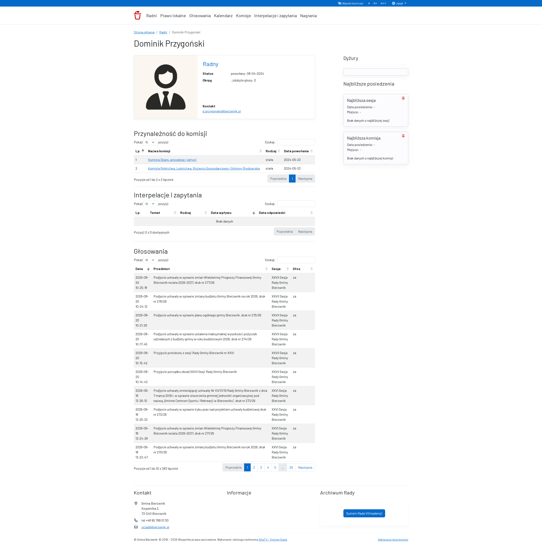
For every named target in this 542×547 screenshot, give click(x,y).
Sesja (276, 269)
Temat (155, 212)
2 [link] (254, 467)
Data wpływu (221, 212)
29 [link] (291, 467)
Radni (151, 15)
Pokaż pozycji (151, 142)
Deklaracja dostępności (393, 539)
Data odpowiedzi (272, 212)
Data (139, 269)
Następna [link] (305, 467)
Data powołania (296, 151)
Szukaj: (270, 142)
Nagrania (308, 15)
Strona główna (144, 32)
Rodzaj (271, 151)
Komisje (243, 15)
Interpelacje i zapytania (275, 15)
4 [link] (268, 467)
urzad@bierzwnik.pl (155, 527)
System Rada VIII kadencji (364, 513)
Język (399, 3)
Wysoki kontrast (353, 3)
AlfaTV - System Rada (273, 539)
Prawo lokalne (173, 15)
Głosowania (200, 15)
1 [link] (292, 178)
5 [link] (275, 467)
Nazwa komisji (159, 151)
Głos (296, 269)
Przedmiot (161, 269)
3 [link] (261, 467)
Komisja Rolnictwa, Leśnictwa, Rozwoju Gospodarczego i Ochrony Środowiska (204, 168)
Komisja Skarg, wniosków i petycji (172, 160)
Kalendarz (223, 15)
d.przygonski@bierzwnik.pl (222, 111)
